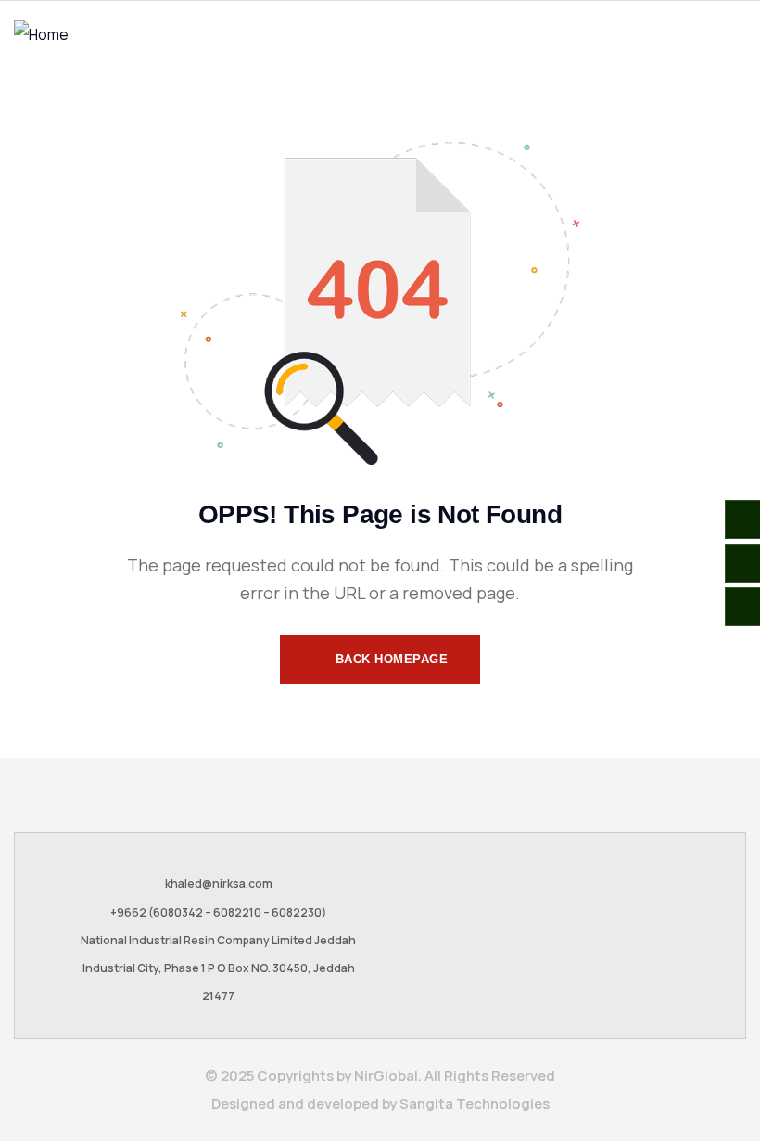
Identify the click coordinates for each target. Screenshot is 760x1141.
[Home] (41, 34)
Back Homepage (389, 659)
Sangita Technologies (474, 1103)
